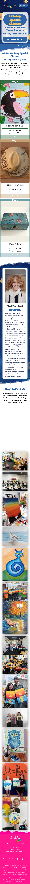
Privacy (18, 847)
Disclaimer (19, 851)
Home (12, 847)
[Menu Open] (15, 5)
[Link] (19, 46)
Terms (18, 849)
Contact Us (10, 851)
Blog (12, 849)
